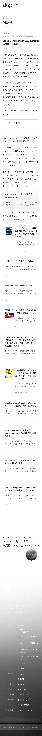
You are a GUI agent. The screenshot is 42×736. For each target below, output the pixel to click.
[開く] (36, 5)
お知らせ (6, 33)
